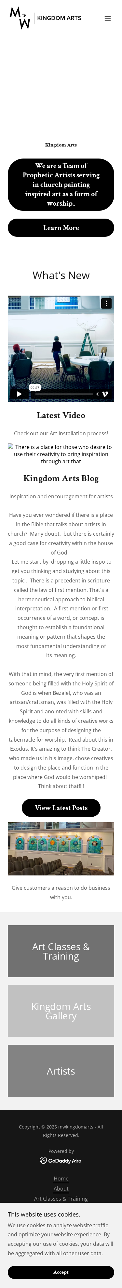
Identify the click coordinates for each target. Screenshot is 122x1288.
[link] (45, 18)
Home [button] (61, 1178)
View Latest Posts (61, 808)
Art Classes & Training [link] (61, 1198)
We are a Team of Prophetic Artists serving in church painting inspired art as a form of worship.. (61, 184)
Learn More (61, 228)
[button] (107, 18)
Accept (61, 1272)
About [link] (61, 1188)
